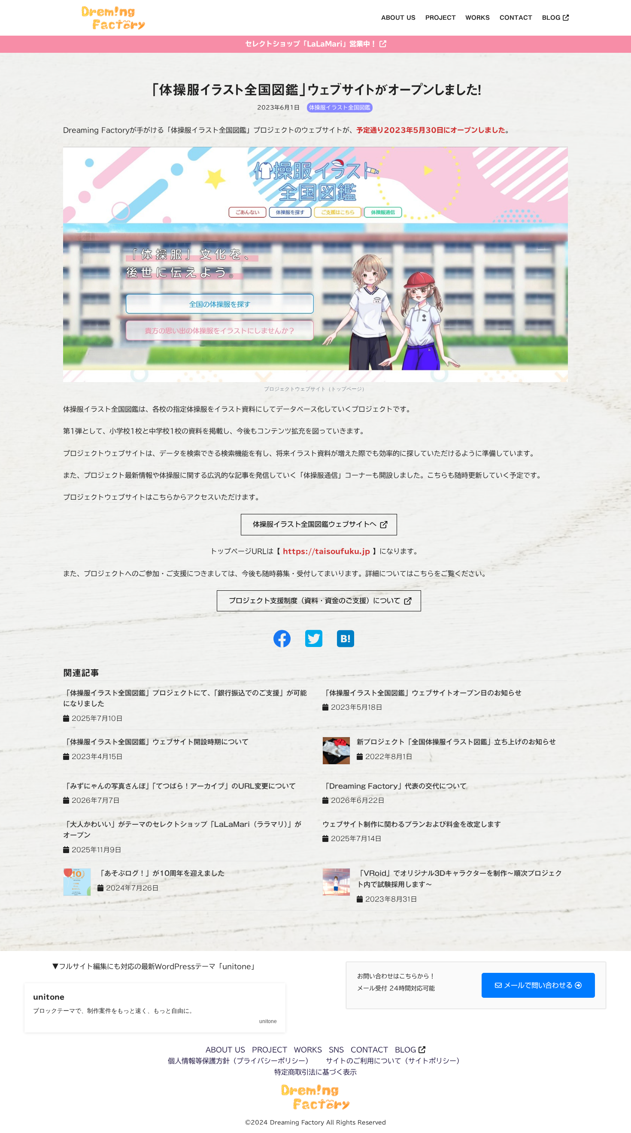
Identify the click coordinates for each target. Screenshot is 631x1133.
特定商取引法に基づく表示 (315, 1072)
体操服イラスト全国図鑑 (339, 107)
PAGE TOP (608, 1087)
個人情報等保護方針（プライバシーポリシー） (240, 1060)
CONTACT (369, 1049)
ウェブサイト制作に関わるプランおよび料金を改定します (411, 824)
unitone (48, 996)
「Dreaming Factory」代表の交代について (394, 786)
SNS (336, 1049)
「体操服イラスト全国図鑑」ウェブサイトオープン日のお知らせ (422, 693)
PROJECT (269, 1049)
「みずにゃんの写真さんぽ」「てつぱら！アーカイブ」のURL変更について (179, 786)
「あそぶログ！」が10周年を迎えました (160, 873)
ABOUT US (225, 1049)
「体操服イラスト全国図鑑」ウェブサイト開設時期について (156, 741)
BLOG (405, 1049)
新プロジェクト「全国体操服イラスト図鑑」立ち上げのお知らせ (456, 741)
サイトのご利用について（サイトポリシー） (394, 1060)
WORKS (308, 1049)
